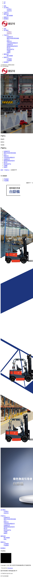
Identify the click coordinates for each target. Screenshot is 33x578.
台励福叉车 (10, 44)
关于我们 (6, 7)
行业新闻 (9, 60)
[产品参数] (16, 345)
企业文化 (9, 10)
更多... (5, 539)
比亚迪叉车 (10, 36)
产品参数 (6, 180)
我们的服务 (10, 15)
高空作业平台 (10, 49)
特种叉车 (9, 41)
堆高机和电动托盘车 (12, 46)
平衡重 (8, 51)
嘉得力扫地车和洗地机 (13, 38)
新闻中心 (6, 17)
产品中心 (6, 12)
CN (4, 2)
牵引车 (8, 47)
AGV (8, 39)
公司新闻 (9, 59)
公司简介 (9, 9)
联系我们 (6, 18)
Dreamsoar (10, 568)
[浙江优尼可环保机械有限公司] (8, 26)
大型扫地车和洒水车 (12, 43)
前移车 (8, 52)
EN (4, 3)
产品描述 (6, 179)
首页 (5, 6)
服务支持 (6, 14)
